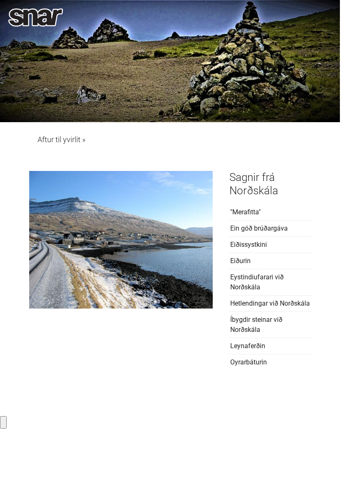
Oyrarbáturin (248, 362)
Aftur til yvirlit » (62, 140)
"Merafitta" (245, 212)
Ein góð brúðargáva (259, 228)
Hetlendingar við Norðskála (270, 303)
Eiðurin (240, 261)
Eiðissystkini (248, 245)
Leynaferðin (247, 346)
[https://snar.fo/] (35, 17)
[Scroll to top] (324, 474)
